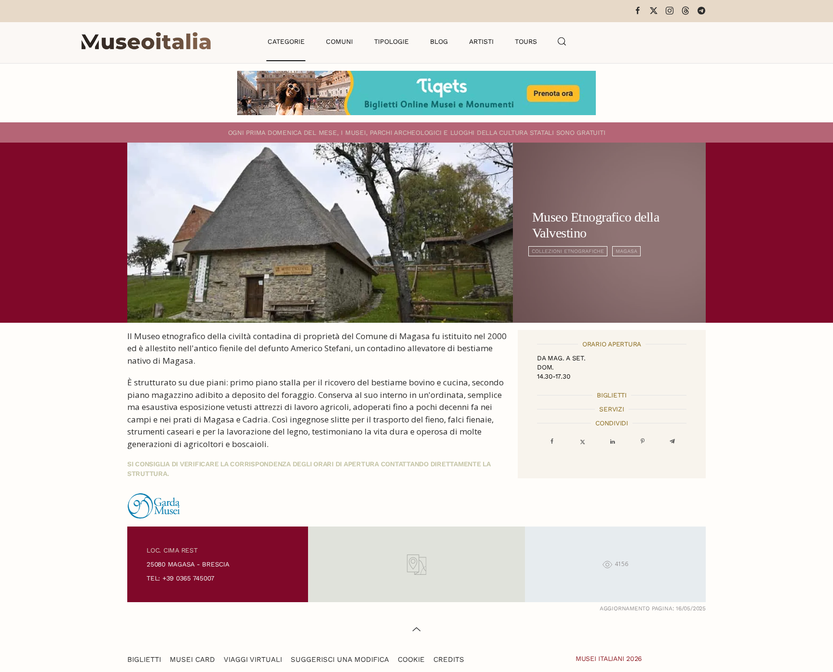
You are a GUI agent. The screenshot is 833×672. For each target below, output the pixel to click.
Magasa (626, 251)
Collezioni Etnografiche (568, 251)
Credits (448, 659)
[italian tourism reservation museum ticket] (416, 93)
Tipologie (391, 41)
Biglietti (144, 659)
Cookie (411, 659)
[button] (562, 41)
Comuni (339, 41)
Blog (439, 41)
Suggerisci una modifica (340, 659)
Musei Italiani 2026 (609, 658)
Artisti (481, 41)
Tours (526, 41)
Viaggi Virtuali (253, 659)
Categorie (286, 41)
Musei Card (192, 659)
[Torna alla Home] (146, 41)
